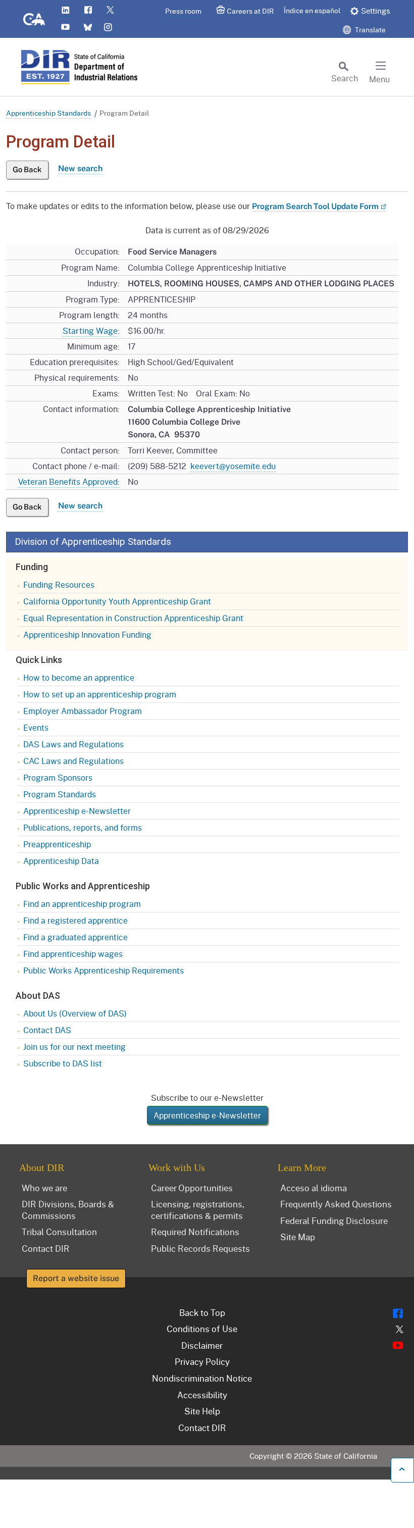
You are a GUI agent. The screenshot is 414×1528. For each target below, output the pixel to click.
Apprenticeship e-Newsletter (77, 811)
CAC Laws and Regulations (73, 761)
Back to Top (202, 1312)
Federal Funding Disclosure (334, 1220)
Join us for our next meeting (74, 1046)
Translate (369, 29)
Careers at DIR (250, 11)
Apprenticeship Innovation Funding (87, 634)
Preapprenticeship (57, 844)
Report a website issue (76, 1278)
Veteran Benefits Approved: (69, 481)
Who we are (44, 1188)
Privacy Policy (202, 1361)
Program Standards (59, 794)
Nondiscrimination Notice (202, 1378)
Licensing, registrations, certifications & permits (197, 1209)
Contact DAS (47, 1030)
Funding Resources (58, 584)
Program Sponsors (57, 777)
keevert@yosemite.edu (233, 466)
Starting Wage (90, 330)
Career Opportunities (192, 1188)
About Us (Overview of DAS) (75, 1013)
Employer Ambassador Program (82, 711)
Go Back (27, 169)
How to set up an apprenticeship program (99, 694)
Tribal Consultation (59, 1232)
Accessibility (202, 1395)
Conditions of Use (202, 1328)
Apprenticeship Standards (48, 113)
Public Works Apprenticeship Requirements (103, 970)
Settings (375, 10)
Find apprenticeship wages (73, 953)
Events (35, 727)
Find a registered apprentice (75, 920)
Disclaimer (202, 1345)
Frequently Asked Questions (336, 1204)
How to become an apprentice (78, 677)
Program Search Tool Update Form (315, 206)
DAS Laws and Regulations (73, 744)
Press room (183, 11)
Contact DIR (46, 1248)
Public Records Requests (200, 1248)
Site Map (297, 1237)
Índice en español (312, 10)
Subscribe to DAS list (62, 1063)
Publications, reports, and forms (82, 827)
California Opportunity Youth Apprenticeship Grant (117, 601)
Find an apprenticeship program (82, 903)
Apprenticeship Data (61, 861)
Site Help (202, 1411)
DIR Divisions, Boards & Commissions (68, 1209)
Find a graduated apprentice (75, 937)
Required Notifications (195, 1232)
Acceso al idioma (313, 1188)
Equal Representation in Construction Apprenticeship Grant (133, 618)
